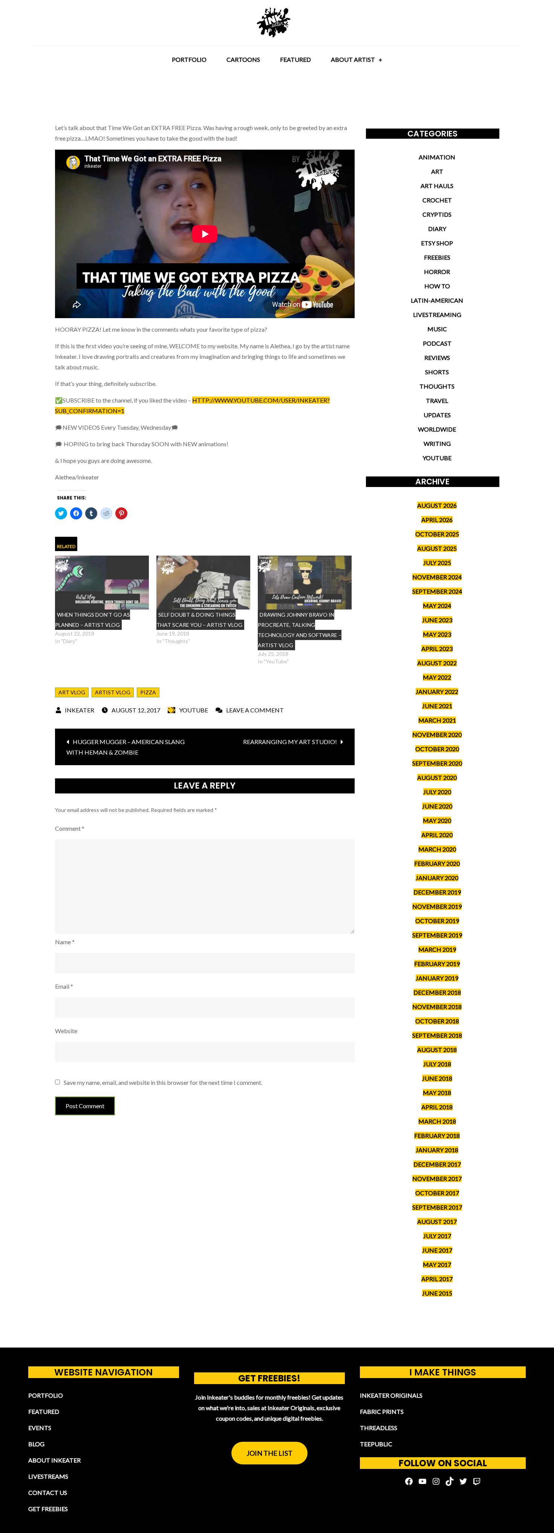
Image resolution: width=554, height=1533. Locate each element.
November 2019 (437, 906)
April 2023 (437, 648)
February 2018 (437, 1135)
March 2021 (437, 720)
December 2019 (437, 892)
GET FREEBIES (48, 1508)
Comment (69, 828)
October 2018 (437, 1021)
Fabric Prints (382, 1411)
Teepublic (376, 1443)
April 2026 (437, 519)
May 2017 (437, 1264)
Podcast (437, 343)
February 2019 (437, 963)
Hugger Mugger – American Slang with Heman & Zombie (125, 747)
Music (437, 328)
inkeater (79, 710)
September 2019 (437, 935)
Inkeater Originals (391, 1395)
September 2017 (437, 1207)
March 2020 (437, 849)
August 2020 (437, 777)
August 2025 (437, 548)
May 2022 (437, 677)
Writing (437, 443)
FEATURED (295, 59)
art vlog (71, 692)
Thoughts (437, 386)
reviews (437, 357)
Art (437, 171)
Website (66, 1030)
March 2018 (437, 1121)
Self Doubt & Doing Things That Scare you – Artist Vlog (199, 619)
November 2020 (437, 734)
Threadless (378, 1427)
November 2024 (437, 576)
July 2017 (437, 1235)
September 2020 (437, 763)
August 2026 (437, 505)
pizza (148, 692)
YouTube (193, 710)
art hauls (437, 185)
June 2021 (437, 705)
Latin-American (437, 300)
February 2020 (437, 863)
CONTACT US (47, 1492)
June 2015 (437, 1293)
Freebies (437, 257)
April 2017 (437, 1278)
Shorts (437, 371)
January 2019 (437, 978)
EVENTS (39, 1427)
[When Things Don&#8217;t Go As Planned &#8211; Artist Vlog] (102, 582)
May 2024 (437, 605)
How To (437, 285)
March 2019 (437, 949)
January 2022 (437, 691)
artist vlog (112, 692)
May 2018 (437, 1092)
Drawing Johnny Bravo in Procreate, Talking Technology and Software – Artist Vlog (299, 629)
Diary (437, 228)
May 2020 (437, 820)
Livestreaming (437, 314)
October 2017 (437, 1192)
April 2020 (437, 834)
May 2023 (437, 634)
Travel (437, 400)
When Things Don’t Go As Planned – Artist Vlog (92, 619)
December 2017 (437, 1164)
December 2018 (437, 992)
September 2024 (437, 591)
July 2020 (437, 791)
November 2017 (437, 1178)
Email (64, 986)
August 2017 (437, 1221)
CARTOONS (243, 59)
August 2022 (437, 662)
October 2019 (437, 920)
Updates (437, 414)
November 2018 (437, 1006)
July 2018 (437, 1063)
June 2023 (437, 619)
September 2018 (437, 1035)
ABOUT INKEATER (54, 1460)
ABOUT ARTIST (353, 59)
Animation (437, 157)
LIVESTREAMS (48, 1476)
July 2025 (437, 562)
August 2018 (437, 1049)
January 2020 (437, 877)
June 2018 (437, 1078)
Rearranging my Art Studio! (290, 741)
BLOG (36, 1443)
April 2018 (437, 1106)
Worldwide (437, 429)
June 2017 (437, 1250)
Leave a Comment (255, 710)
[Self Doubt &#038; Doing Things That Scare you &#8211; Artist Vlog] (203, 582)
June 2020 (437, 806)
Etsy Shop (437, 243)
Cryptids (436, 214)
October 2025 (437, 534)
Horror (437, 271)
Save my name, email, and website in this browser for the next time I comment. (163, 1083)
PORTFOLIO (189, 59)
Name (65, 941)
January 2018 (437, 1149)
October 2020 (437, 748)
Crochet (437, 200)
